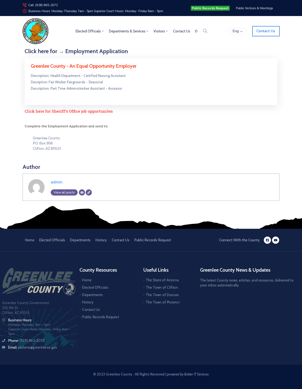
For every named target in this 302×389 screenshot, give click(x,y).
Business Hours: (20, 320)
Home (29, 240)
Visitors (159, 31)
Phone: (26, 341)
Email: (32, 347)
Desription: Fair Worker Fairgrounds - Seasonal (67, 82)
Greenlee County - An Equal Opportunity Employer (83, 66)
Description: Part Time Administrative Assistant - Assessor (76, 88)
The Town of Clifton (162, 287)
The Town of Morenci (163, 302)
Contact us (181, 31)
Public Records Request (152, 240)
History (101, 240)
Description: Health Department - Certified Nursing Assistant (78, 76)
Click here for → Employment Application (76, 51)
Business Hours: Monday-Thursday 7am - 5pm (61, 11)
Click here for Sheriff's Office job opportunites (69, 111)
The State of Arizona (162, 280)
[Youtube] (275, 240)
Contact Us (120, 240)
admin (56, 182)
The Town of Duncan (162, 295)
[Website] (89, 192)
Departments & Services (127, 31)
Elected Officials (88, 31)
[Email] (82, 192)
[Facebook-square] (267, 240)
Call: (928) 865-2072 (43, 5)
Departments (80, 240)
